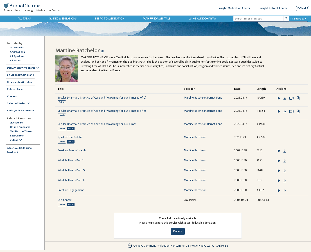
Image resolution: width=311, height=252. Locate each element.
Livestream (16, 123)
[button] (279, 98)
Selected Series (16, 103)
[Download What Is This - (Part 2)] (284, 171)
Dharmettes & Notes (19, 82)
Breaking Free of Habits (72, 150)
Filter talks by (297, 19)
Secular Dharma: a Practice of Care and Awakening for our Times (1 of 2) (102, 110)
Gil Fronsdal (17, 48)
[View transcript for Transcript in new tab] (298, 98)
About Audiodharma (19, 148)
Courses (12, 96)
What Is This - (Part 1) (71, 160)
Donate (302, 8)
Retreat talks (15, 89)
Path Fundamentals (156, 18)
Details (62, 102)
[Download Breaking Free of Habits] (284, 151)
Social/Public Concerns (20, 111)
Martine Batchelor (195, 97)
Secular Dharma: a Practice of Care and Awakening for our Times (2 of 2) (102, 97)
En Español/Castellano (20, 75)
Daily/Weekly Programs (21, 68)
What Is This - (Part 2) (71, 170)
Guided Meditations (63, 18)
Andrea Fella (17, 52)
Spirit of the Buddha (70, 137)
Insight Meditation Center (234, 8)
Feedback (12, 152)
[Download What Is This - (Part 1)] (284, 161)
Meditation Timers (21, 131)
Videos (14, 140)
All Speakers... (18, 56)
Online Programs (20, 127)
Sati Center (17, 136)
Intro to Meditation (109, 18)
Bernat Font (214, 97)
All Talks (24, 18)
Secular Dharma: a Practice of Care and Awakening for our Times (97, 124)
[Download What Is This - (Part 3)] (284, 181)
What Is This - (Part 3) (71, 180)
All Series (15, 61)
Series (70, 128)
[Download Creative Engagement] (284, 191)
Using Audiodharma (202, 18)
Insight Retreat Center (273, 8)
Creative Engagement (71, 190)
